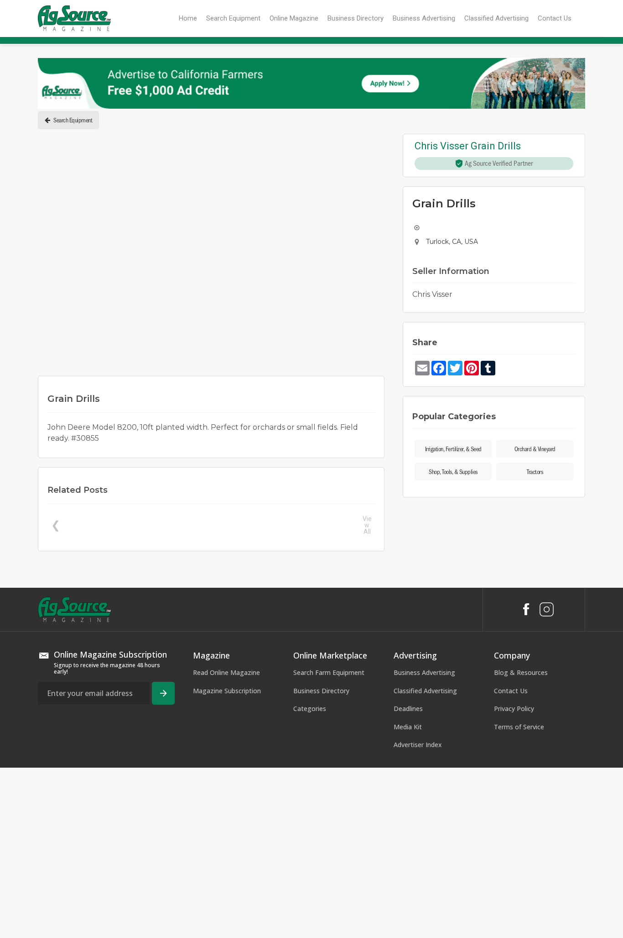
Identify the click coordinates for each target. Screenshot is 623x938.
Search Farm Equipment (328, 842)
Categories (309, 879)
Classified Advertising (425, 861)
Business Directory (321, 861)
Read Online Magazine (226, 842)
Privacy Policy (514, 879)
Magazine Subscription (227, 861)
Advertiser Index (418, 915)
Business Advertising (424, 842)
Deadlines (408, 879)
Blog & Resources (521, 842)
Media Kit (408, 897)
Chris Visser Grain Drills (468, 146)
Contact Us (511, 861)
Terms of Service (519, 897)
